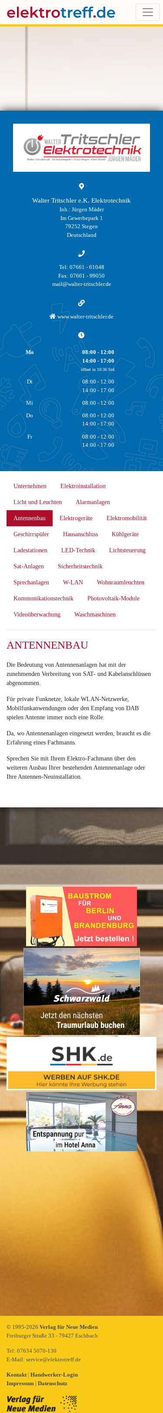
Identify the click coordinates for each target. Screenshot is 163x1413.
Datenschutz (52, 1383)
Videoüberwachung (36, 614)
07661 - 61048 (87, 267)
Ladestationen (30, 550)
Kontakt (17, 1374)
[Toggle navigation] (148, 12)
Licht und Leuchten (37, 502)
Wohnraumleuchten (120, 582)
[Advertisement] (81, 1234)
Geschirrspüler (31, 534)
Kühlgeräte (125, 534)
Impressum (21, 1383)
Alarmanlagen (93, 502)
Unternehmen (30, 486)
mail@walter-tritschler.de (81, 284)
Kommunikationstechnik (43, 598)
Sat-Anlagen (28, 566)
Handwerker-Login (54, 1374)
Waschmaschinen (95, 614)
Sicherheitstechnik (80, 566)
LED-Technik (78, 550)
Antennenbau (29, 518)
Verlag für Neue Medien (69, 1327)
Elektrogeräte (76, 518)
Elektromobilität (126, 518)
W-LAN (73, 582)
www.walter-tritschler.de (84, 316)
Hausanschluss (80, 534)
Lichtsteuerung (127, 550)
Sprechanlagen (31, 582)
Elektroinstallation (83, 486)
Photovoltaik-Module (113, 598)
